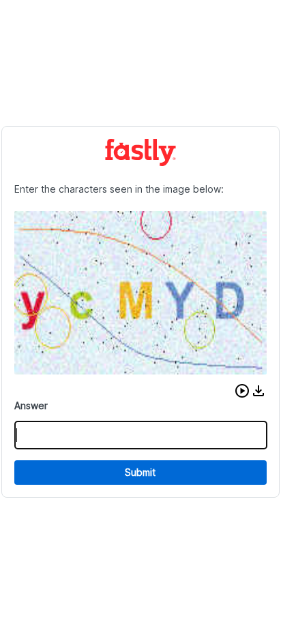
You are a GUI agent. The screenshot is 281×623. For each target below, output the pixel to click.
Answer (31, 405)
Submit (140, 472)
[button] (242, 391)
